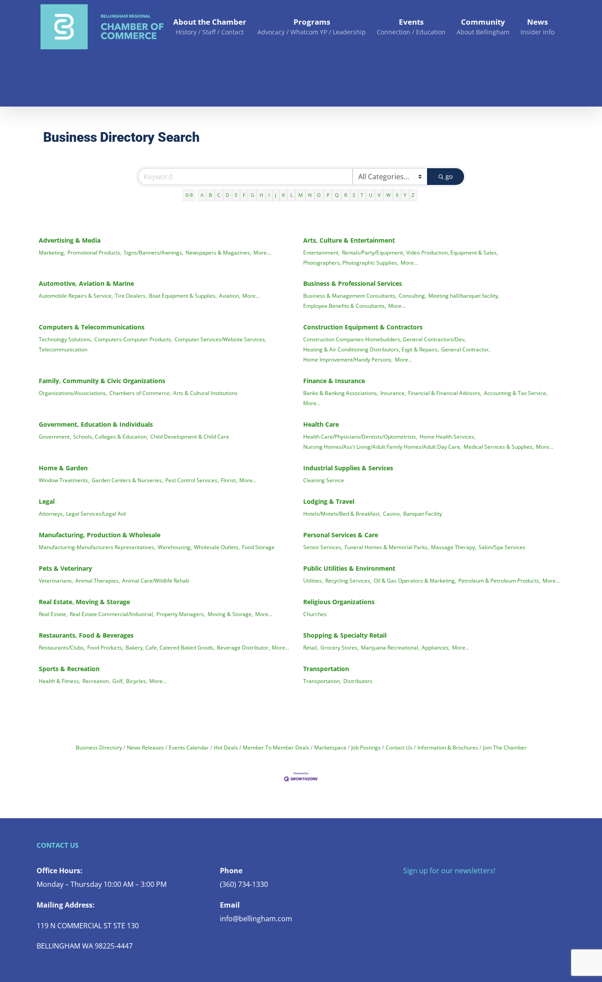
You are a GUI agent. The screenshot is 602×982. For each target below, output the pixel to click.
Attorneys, (51, 513)
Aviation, (229, 295)
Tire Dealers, (131, 295)
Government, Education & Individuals (96, 424)
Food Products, (105, 647)
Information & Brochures (447, 747)
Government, (55, 436)
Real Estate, (53, 613)
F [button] (244, 195)
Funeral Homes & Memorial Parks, (387, 546)
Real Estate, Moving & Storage (84, 602)
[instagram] (434, 888)
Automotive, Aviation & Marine (86, 283)
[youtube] (448, 888)
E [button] (236, 195)
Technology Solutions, (65, 339)
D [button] (227, 195)
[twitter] (420, 888)
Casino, (392, 513)
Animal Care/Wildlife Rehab (155, 580)
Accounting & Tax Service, (515, 392)
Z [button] (413, 195)
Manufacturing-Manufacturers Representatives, (97, 546)
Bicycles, (136, 680)
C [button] (218, 195)
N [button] (310, 195)
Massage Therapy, (453, 546)
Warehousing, (175, 546)
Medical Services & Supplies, (499, 446)
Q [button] (337, 195)
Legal (47, 501)
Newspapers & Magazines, (218, 252)
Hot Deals (226, 747)
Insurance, (393, 392)
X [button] (397, 195)
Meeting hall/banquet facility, (463, 295)
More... (262, 252)
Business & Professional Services (352, 283)
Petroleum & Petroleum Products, (499, 580)
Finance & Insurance (334, 381)
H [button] (261, 195)
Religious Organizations (339, 602)
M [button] (300, 195)
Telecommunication (63, 349)
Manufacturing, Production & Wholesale (99, 535)
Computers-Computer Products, (133, 339)
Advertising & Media (69, 240)
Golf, (118, 680)
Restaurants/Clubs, (62, 647)
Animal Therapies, (97, 580)
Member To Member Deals (276, 747)
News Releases (145, 747)
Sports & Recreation (69, 669)
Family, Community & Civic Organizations (102, 381)
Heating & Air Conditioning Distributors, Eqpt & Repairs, (371, 349)
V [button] (379, 195)
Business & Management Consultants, (350, 295)
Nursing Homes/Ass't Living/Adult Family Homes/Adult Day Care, (382, 446)
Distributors (357, 680)
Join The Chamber (505, 747)
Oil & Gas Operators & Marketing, (415, 580)
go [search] (449, 176)
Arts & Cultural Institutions (205, 392)
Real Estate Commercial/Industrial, (112, 613)
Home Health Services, (448, 436)
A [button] (202, 195)
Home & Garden (63, 468)
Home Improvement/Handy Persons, (348, 359)
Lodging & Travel (328, 501)
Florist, (229, 480)
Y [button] (405, 195)
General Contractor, (465, 349)
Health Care (321, 424)
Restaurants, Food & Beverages (86, 635)
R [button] (345, 195)
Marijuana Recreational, (390, 647)
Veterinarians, (56, 580)
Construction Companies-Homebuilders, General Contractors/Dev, (384, 339)
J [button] (275, 195)
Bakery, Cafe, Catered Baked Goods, (170, 647)
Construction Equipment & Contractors (363, 327)
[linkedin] (462, 888)
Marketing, (52, 252)
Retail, (310, 647)
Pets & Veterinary (65, 568)
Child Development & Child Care (189, 436)
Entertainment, (321, 252)
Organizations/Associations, (73, 392)
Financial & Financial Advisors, (445, 392)
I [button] (269, 195)
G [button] (252, 195)
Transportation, (322, 680)
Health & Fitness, (59, 680)
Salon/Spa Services (502, 546)
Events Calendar (189, 747)
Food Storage (258, 546)
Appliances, (436, 647)
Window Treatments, (64, 480)
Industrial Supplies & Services (348, 468)
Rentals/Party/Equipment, (373, 252)
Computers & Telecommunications (92, 327)
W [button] (388, 195)
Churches (315, 613)
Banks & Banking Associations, (340, 392)
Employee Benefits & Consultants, (344, 305)
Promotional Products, (94, 252)
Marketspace (330, 747)
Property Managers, (180, 613)
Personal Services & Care (340, 535)
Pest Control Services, (192, 480)
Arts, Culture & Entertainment (349, 240)
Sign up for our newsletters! (449, 870)
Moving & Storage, (230, 613)
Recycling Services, (348, 580)
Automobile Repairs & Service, (76, 295)
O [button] (319, 195)
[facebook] (406, 888)
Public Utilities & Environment (349, 568)
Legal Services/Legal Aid (96, 513)
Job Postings (366, 747)
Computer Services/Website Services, (220, 339)
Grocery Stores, (339, 647)
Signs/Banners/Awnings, (153, 252)
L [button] (291, 195)
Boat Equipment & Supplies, (183, 295)
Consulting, (412, 295)
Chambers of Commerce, (140, 392)
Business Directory (99, 747)
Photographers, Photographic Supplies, (350, 262)
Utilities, (313, 580)
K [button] (283, 195)
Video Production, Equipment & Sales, (452, 252)
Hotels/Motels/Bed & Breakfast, (342, 513)
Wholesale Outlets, (217, 546)
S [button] (354, 195)
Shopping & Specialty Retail (344, 635)
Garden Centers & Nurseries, (127, 480)
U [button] (370, 195)
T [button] (361, 195)
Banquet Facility (422, 513)
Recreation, (96, 680)
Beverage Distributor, (243, 647)
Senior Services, (322, 546)
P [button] (328, 195)
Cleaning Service (323, 480)
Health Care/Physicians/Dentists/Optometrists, (360, 436)
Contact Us (399, 747)
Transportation (326, 669)
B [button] (210, 195)
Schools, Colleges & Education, (110, 436)
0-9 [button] (189, 195)
